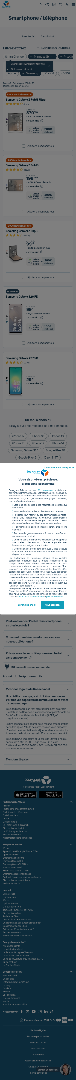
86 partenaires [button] (45, 490)
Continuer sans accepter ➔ (59, 467)
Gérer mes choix (27, 605)
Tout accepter (52, 605)
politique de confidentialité (31, 596)
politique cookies (54, 596)
